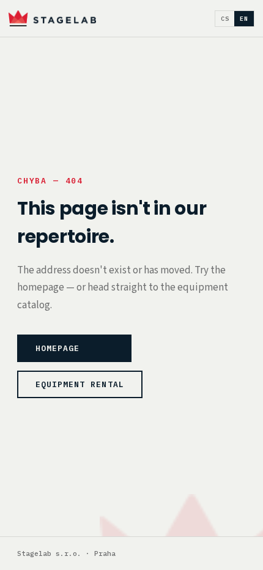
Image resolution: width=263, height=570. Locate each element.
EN (244, 19)
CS (225, 19)
